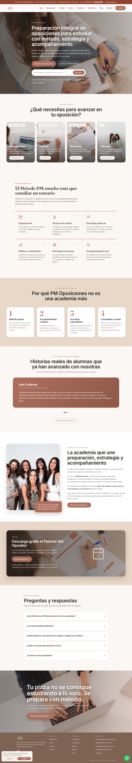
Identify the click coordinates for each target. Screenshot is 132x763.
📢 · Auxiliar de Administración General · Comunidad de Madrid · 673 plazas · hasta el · (66, 2)
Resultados (75, 743)
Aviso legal (92, 760)
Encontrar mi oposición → (43, 64)
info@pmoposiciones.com (103, 743)
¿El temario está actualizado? (39, 655)
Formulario (98, 753)
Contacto (109, 8)
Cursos (70, 8)
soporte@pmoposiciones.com (105, 746)
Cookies (105, 760)
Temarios (80, 8)
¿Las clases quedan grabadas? (40, 626)
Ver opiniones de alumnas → (66, 420)
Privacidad (99, 760)
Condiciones (112, 760)
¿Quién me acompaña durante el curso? (44, 646)
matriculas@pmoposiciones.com (105, 739)
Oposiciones (50, 8)
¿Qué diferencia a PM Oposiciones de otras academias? (51, 616)
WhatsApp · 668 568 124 (103, 749)
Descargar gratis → (22, 559)
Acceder (120, 8)
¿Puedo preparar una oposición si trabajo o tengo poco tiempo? (55, 636)
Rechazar (10, 758)
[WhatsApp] (127, 758)
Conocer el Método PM (68, 64)
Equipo (74, 746)
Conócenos (92, 8)
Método (74, 749)
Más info (19, 755)
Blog (101, 8)
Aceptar (24, 758)
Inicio (41, 8)
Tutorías (62, 8)
